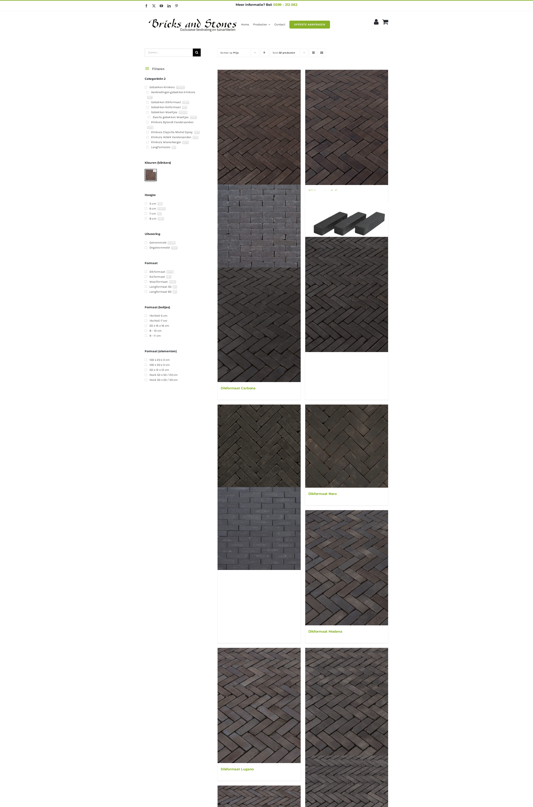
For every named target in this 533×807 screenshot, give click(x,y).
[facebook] (146, 5)
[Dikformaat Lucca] (346, 705)
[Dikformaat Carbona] (259, 324)
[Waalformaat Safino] (259, 127)
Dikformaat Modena (325, 631)
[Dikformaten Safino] (346, 127)
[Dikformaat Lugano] (259, 705)
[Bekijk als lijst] (322, 53)
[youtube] (161, 5)
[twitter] (154, 5)
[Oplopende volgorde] (264, 53)
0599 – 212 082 (285, 5)
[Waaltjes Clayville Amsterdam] (259, 226)
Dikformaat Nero (322, 494)
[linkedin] (169, 5)
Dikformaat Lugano (237, 769)
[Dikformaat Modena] (346, 567)
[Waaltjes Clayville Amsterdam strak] (259, 528)
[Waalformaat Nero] (259, 446)
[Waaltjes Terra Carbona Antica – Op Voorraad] (346, 294)
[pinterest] (176, 5)
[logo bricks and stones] (193, 17)
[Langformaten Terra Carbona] (346, 221)
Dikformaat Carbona (238, 388)
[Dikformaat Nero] (346, 446)
